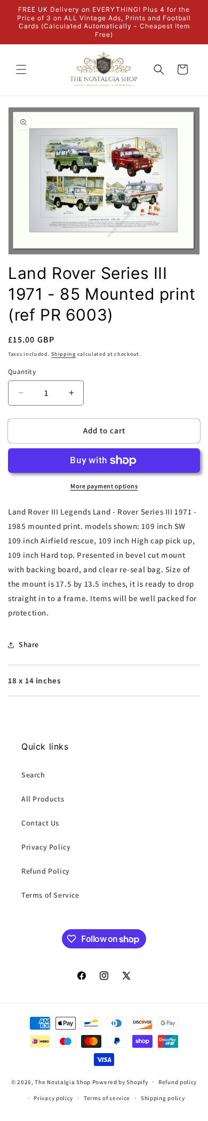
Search (33, 775)
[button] (21, 69)
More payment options (104, 486)
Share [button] (29, 644)
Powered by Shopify (120, 1081)
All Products (42, 799)
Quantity (22, 371)
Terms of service (107, 1098)
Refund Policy (45, 871)
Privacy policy (53, 1098)
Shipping (63, 354)
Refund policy (177, 1082)
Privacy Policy (45, 847)
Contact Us (40, 823)
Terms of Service (50, 895)
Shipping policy (163, 1098)
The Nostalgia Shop (63, 1081)
